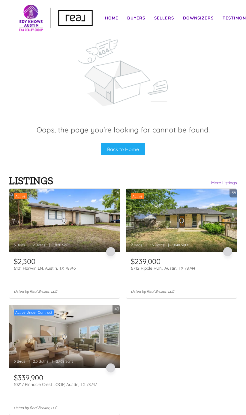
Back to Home (123, 149)
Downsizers (198, 18)
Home (111, 18)
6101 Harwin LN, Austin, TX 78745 (45, 268)
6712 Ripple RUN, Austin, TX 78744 (163, 268)
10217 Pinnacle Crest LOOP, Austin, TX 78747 (55, 384)
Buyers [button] (136, 18)
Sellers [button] (164, 18)
